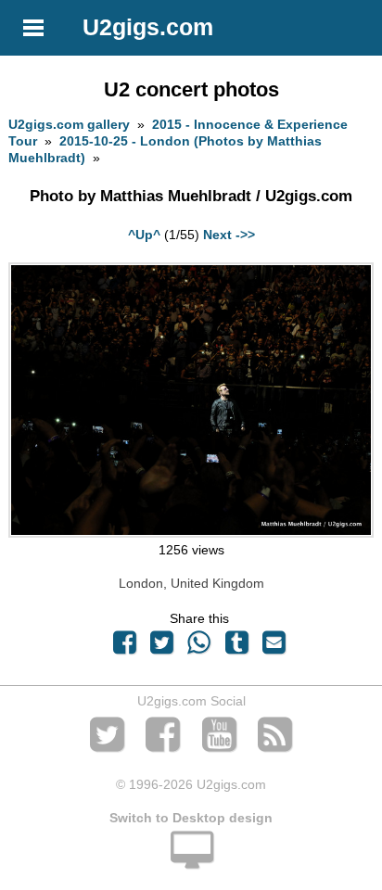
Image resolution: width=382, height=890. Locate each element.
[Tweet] (162, 647)
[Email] (273, 647)
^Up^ (144, 234)
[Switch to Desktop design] (191, 860)
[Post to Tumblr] (236, 647)
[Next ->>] (190, 533)
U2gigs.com (148, 27)
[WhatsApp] (199, 647)
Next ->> (229, 234)
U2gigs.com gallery (69, 124)
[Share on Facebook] (124, 647)
